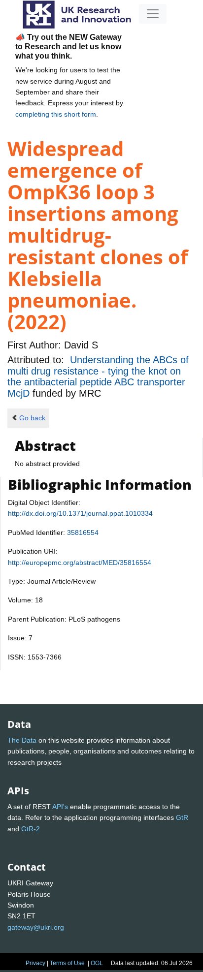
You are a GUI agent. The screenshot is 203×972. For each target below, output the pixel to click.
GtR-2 (30, 829)
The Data (21, 740)
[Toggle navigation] (153, 14)
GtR (182, 817)
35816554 (83, 532)
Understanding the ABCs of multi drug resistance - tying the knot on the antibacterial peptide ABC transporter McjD (98, 376)
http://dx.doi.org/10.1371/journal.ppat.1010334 (80, 513)
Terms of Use (67, 963)
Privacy (35, 963)
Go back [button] (32, 418)
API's (60, 807)
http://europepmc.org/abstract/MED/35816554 (79, 562)
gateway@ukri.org (35, 927)
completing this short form (55, 114)
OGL (97, 963)
